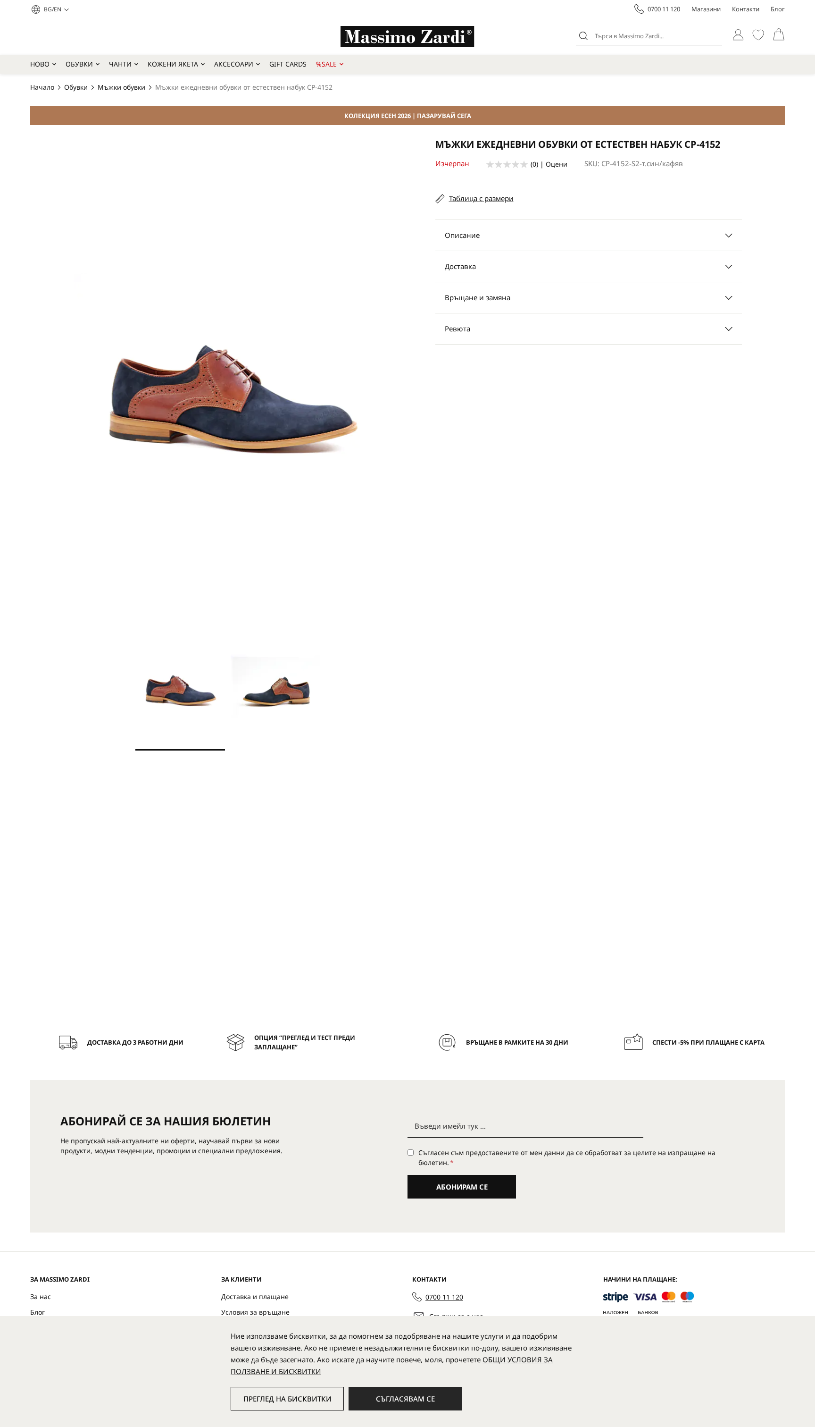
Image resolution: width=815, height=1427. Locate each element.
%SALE (326, 63)
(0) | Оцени (549, 164)
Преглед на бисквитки (287, 1398)
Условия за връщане (255, 1312)
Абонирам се (462, 1186)
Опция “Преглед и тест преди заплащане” (304, 1042)
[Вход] (738, 34)
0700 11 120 (664, 9)
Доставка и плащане (255, 1296)
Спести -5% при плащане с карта (708, 1042)
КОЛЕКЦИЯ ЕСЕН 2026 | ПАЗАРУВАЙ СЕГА (407, 115)
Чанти (120, 63)
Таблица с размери (481, 198)
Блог (778, 9)
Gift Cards (288, 63)
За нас (40, 1296)
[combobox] (649, 35)
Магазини (706, 9)
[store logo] (407, 36)
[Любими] (758, 34)
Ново (40, 63)
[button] (56, 9)
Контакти (745, 9)
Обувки (79, 63)
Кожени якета (173, 63)
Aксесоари (233, 63)
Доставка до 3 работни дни (135, 1042)
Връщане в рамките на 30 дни (517, 1042)
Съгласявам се (405, 1398)
